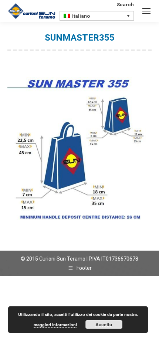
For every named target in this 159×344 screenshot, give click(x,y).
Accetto (103, 324)
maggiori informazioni (55, 324)
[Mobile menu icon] (146, 11)
